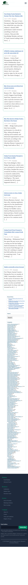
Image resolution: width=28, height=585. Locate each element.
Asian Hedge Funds (11, 341)
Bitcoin (8, 344)
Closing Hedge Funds (11, 350)
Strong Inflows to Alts (11, 449)
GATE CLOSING (10, 364)
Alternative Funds (11, 337)
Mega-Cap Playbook (11, 403)
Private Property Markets (12, 426)
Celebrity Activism (11, 348)
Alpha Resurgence (11, 335)
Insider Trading (10, 389)
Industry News (7, 491)
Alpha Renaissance (11, 334)
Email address (4, 524)
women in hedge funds (12, 467)
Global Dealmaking (11, 366)
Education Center (7, 493)
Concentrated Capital (11, 352)
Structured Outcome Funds (13, 450)
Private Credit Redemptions (13, 419)
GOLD (8, 370)
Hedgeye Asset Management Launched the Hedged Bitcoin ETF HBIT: (16, 308)
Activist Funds (10, 326)
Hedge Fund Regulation (12, 379)
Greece (8, 371)
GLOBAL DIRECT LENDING (13, 367)
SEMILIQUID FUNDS (11, 440)
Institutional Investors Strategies (14, 392)
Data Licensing (7, 505)
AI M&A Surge (10, 332)
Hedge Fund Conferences (12, 375)
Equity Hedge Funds (11, 358)
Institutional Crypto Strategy (13, 391)
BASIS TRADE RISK (11, 342)
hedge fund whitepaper (12, 384)
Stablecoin (9, 444)
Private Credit (10, 417)
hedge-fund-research (11, 385)
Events (8, 361)
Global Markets (10, 369)
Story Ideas (9, 448)
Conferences (6, 489)
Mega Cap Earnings (11, 401)
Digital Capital (10, 357)
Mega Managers (10, 402)
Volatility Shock (10, 465)
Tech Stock (9, 455)
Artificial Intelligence (11, 340)
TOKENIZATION (11, 459)
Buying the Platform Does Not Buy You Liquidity (16, 299)
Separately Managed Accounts (13, 441)
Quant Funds (10, 430)
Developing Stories (11, 354)
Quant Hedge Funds (11, 431)
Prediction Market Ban (12, 412)
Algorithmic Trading (11, 333)
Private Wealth (10, 427)
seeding (9, 439)
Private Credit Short (11, 420)
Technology (9, 456)
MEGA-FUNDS (10, 404)
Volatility (9, 464)
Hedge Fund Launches (12, 377)
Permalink (14, 18)
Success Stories (10, 451)
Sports (8, 442)
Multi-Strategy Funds (11, 405)
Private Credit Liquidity (12, 418)
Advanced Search (7, 482)
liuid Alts (9, 394)
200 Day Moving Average (12, 324)
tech (8, 454)
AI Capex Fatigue (11, 327)
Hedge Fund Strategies (12, 381)
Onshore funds (10, 407)
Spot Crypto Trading (11, 443)
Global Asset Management (12, 365)
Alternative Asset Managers (13, 336)
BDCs (8, 343)
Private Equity (10, 421)
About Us (6, 512)
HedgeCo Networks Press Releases (14, 386)
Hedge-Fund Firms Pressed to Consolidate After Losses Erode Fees (13, 232)
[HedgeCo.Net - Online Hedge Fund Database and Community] (5, 3)
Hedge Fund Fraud (11, 376)
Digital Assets (10, 355)
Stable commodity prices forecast (14, 267)
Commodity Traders (11, 351)
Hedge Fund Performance (12, 378)
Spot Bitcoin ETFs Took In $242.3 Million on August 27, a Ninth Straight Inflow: (16, 306)
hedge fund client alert (12, 373)
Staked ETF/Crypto (11, 446)
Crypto (9, 457)
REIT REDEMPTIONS (12, 437)
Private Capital (10, 415)
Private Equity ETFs (11, 423)
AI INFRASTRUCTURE (12, 331)
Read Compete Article (12, 434)
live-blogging (10, 395)
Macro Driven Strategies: (12, 399)
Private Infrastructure (11, 424)
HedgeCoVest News (11, 388)
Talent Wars (9, 453)
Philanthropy (10, 410)
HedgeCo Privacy (7, 518)
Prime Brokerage (10, 414)
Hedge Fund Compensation (13, 374)
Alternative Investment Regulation (14, 338)
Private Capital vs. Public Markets (14, 416)
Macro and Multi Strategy (12, 398)
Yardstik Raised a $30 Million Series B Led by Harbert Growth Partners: (16, 303)
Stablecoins (9, 445)
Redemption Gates (11, 436)
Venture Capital (11, 422)
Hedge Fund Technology (12, 383)
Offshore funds (10, 406)
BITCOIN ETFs (10, 345)
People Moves (10, 409)
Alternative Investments (12, 339)
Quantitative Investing (12, 433)
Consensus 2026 (10, 353)
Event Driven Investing (12, 360)
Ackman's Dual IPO (11, 325)
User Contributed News (12, 463)
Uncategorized (10, 462)
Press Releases (10, 413)
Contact (5, 514)
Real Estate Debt (10, 435)
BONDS (9, 346)
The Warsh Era (10, 458)
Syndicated (9, 452)
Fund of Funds (10, 363)
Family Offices (10, 362)
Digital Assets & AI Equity (12, 356)
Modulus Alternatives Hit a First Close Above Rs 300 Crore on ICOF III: (17, 301)
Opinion (9, 408)
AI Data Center (10, 328)
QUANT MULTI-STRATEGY (13, 432)
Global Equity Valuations (12, 368)
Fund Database (7, 479)
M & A (8, 397)
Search (10, 317)
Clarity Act (9, 349)
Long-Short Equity (11, 396)
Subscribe (23, 527)
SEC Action (9, 438)
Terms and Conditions (8, 516)
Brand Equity (10, 347)
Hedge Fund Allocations (12, 372)
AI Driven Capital (11, 330)
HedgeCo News (10, 387)
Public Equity (10, 428)
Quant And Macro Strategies (13, 429)
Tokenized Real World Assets (13, 460)
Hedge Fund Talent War (12, 382)
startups (9, 447)
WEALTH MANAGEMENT (13, 466)
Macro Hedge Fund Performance (14, 400)
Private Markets (10, 425)
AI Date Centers (10, 329)
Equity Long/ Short (11, 359)
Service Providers (7, 500)
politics (8, 411)
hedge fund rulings (11, 380)
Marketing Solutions (8, 502)
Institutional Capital (11, 390)
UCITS (8, 461)
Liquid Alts (9, 393)
